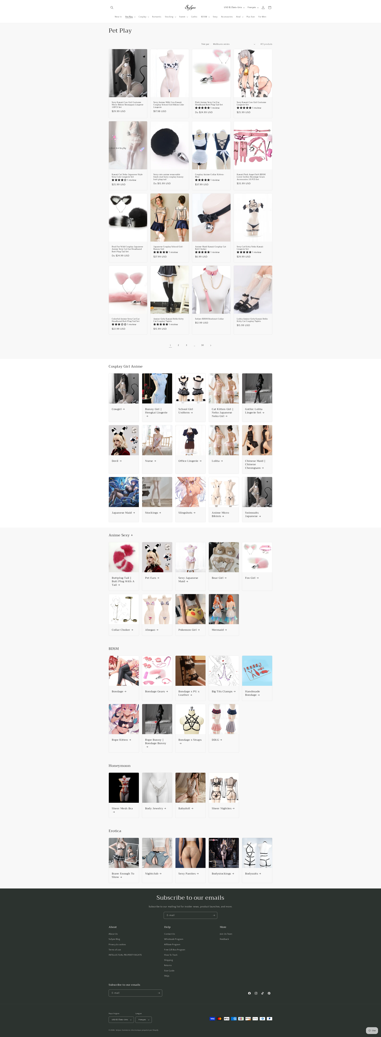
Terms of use (115, 950)
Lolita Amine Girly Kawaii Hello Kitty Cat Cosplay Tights (252, 320)
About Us (113, 934)
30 (202, 345)
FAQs (166, 976)
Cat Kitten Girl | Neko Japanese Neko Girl (222, 412)
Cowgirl (117, 409)
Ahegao (150, 630)
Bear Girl (217, 578)
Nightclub (151, 873)
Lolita (216, 461)
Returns (168, 965)
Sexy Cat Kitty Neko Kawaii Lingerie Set (250, 247)
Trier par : (205, 44)
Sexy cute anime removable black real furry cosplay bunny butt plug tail (168, 177)
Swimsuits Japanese (252, 514)
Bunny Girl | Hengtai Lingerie (156, 411)
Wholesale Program (173, 939)
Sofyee (118, 1030)
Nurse (149, 461)
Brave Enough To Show (123, 875)
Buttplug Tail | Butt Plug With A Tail (123, 581)
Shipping (168, 960)
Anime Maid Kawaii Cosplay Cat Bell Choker (210, 247)
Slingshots (185, 512)
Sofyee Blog (114, 939)
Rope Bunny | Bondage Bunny (155, 742)
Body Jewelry (154, 808)
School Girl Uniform (185, 410)
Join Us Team (226, 934)
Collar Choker (121, 630)
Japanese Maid (122, 512)
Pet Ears (150, 578)
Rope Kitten (120, 740)
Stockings (151, 512)
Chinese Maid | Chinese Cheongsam (255, 464)
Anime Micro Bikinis (220, 514)
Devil (115, 461)
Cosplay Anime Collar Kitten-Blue (209, 175)
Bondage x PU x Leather (188, 693)
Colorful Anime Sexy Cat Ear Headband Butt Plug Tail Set (126, 320)
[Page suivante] (210, 345)
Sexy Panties (187, 873)
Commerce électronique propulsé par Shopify (140, 1030)
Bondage (117, 691)
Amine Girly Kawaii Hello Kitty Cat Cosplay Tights (168, 320)
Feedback (224, 939)
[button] (112, 7)
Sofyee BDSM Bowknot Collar (209, 319)
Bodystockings (221, 873)
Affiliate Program (172, 944)
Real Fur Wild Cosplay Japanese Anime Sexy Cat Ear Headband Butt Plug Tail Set (127, 249)
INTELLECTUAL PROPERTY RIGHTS (125, 955)
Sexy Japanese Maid (188, 579)
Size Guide (169, 971)
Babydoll (184, 808)
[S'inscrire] (214, 915)
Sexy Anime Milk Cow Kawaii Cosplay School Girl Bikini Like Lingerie (168, 105)
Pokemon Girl (187, 630)
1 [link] (170, 345)
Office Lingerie (188, 461)
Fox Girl (250, 578)
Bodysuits (251, 873)
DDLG (215, 740)
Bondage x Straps (190, 740)
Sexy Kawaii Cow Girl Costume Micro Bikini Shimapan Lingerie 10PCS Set (127, 105)
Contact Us (169, 934)
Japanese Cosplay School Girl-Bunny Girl (168, 247)
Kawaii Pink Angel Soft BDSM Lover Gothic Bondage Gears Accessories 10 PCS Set (251, 177)
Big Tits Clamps (222, 691)
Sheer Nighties (221, 808)
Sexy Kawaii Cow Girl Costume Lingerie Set (251, 103)
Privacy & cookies (117, 944)
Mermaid (218, 630)
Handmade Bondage (252, 693)
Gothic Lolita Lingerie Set (254, 410)
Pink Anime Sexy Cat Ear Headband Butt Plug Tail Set (209, 103)
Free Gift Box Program (174, 950)
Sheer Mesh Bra (122, 809)
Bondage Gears (155, 691)
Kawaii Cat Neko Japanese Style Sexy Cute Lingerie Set (127, 175)
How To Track (170, 955)
